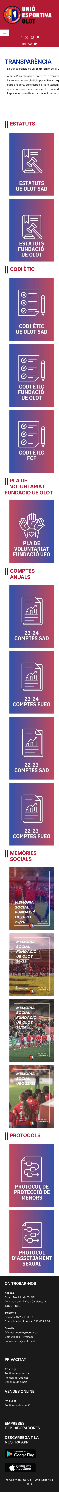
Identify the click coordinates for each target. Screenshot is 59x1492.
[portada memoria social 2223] (31, 1066)
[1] (31, 1000)
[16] (31, 200)
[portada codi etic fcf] (31, 411)
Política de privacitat (17, 1373)
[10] (31, 1145)
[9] (31, 652)
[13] (31, 345)
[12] (31, 279)
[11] (31, 1211)
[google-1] (20, 1450)
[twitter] (26, 37)
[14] (31, 501)
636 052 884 (42, 1321)
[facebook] (21, 37)
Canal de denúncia (16, 1381)
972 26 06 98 (24, 1317)
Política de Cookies (16, 1377)
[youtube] (38, 37)
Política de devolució (17, 1405)
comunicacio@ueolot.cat (20, 1341)
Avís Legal (11, 1369)
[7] (31, 586)
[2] (31, 934)
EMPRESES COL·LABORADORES (22, 1425)
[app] (20, 1464)
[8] (31, 784)
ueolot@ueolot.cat (27, 1332)
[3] (31, 868)
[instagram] (32, 37)
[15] (31, 134)
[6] (31, 718)
